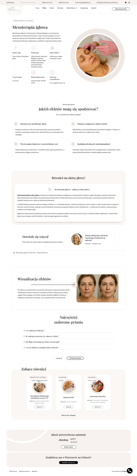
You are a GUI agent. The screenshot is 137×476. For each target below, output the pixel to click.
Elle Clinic (87, 243)
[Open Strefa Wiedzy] (76, 8)
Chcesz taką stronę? (120, 471)
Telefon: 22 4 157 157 (47, 2)
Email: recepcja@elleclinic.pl (82, 2)
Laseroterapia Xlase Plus (97, 396)
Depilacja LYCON (68, 397)
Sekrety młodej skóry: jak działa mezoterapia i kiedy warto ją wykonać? (96, 238)
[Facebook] (125, 2)
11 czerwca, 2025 (96, 243)
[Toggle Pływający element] (129, 470)
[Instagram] (129, 2)
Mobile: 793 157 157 (64, 2)
